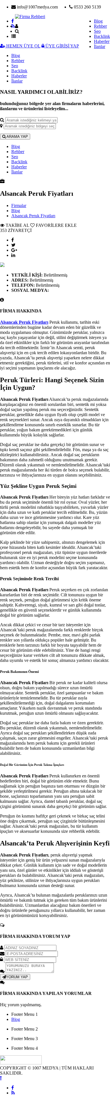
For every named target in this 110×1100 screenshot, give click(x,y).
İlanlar (99, 46)
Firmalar (18, 205)
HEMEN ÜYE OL (22, 46)
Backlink (102, 36)
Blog (98, 21)
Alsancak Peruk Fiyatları (33, 215)
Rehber (100, 26)
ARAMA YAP (17, 136)
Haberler (101, 41)
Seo (97, 31)
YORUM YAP (17, 977)
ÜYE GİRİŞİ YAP (61, 46)
